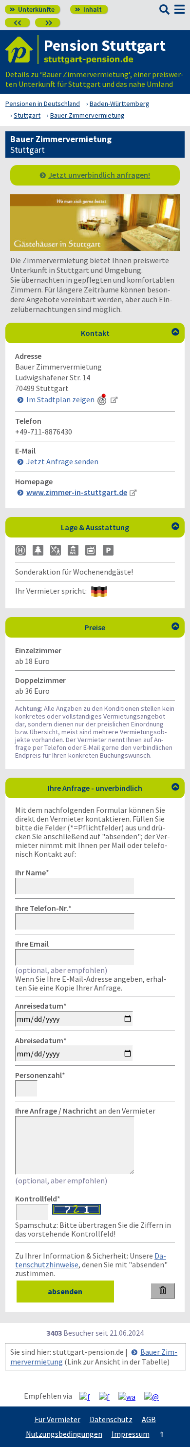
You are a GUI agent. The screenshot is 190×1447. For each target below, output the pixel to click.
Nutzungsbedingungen (64, 1434)
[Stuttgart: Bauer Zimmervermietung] (95, 248)
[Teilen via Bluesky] (108, 1396)
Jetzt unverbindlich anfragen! (99, 175)
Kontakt (130, 333)
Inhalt (88, 9)
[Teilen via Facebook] (88, 1396)
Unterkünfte (32, 9)
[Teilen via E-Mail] (155, 1396)
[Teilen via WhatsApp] (130, 1396)
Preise (132, 627)
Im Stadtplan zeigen (61, 399)
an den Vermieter (85, 1111)
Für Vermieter (57, 1419)
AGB (149, 1419)
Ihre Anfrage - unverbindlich (113, 788)
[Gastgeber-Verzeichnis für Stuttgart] (21, 49)
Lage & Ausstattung (120, 527)
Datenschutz (111, 1419)
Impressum (131, 1434)
